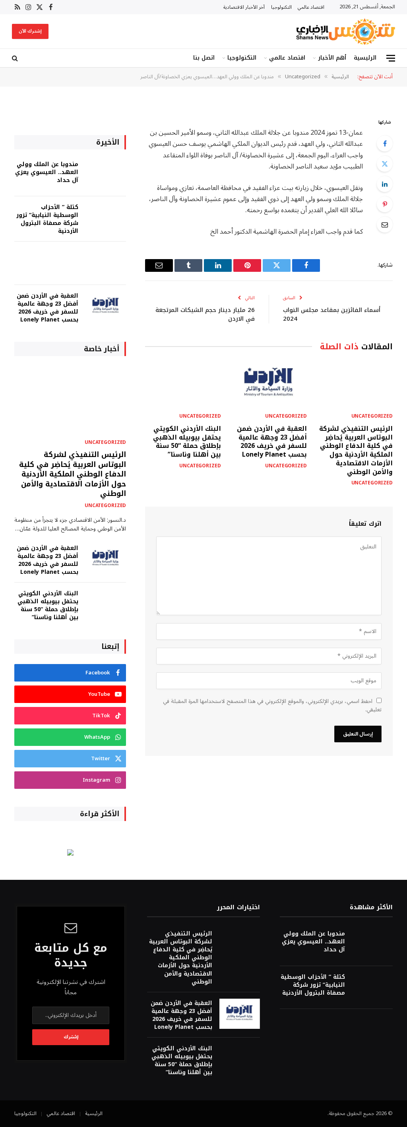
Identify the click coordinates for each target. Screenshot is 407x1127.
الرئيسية (365, 57)
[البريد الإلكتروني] (385, 224)
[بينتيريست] (385, 204)
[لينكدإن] (385, 184)
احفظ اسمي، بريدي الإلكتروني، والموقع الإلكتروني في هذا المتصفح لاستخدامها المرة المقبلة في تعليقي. (272, 705)
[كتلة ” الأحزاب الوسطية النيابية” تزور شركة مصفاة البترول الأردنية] (105, 218)
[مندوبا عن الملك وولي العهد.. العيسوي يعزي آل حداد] (105, 175)
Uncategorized (372, 416)
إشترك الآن (30, 31)
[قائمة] (390, 58)
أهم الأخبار (332, 57)
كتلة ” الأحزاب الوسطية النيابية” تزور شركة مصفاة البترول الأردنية (47, 219)
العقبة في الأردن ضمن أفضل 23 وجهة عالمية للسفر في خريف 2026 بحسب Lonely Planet (272, 441)
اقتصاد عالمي (311, 7)
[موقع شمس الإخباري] (344, 31)
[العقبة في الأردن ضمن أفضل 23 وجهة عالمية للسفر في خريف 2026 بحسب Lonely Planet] (269, 384)
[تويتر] (385, 164)
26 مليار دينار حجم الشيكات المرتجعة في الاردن (205, 314)
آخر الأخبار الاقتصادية (244, 7)
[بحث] (15, 58)
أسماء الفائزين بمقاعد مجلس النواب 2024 (331, 314)
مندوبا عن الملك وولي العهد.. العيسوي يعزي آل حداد (46, 172)
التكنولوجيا (281, 7)
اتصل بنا (204, 57)
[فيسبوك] (385, 143)
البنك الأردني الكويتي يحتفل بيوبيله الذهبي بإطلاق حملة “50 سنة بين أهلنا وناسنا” (187, 441)
